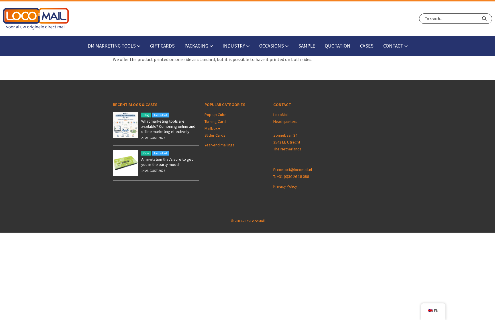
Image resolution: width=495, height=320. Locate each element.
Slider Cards (215, 135)
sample (306, 46)
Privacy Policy (285, 186)
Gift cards (162, 46)
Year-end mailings (220, 145)
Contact (393, 46)
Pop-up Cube (216, 114)
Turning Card (215, 121)
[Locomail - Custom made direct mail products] (36, 19)
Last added (160, 115)
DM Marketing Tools (112, 46)
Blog (146, 115)
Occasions (271, 46)
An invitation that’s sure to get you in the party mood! (167, 162)
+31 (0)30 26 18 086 (293, 176)
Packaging (196, 46)
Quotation (337, 46)
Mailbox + (213, 128)
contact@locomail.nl (294, 169)
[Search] (484, 18)
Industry (234, 46)
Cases (367, 46)
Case (146, 153)
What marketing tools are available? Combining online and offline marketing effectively (168, 126)
